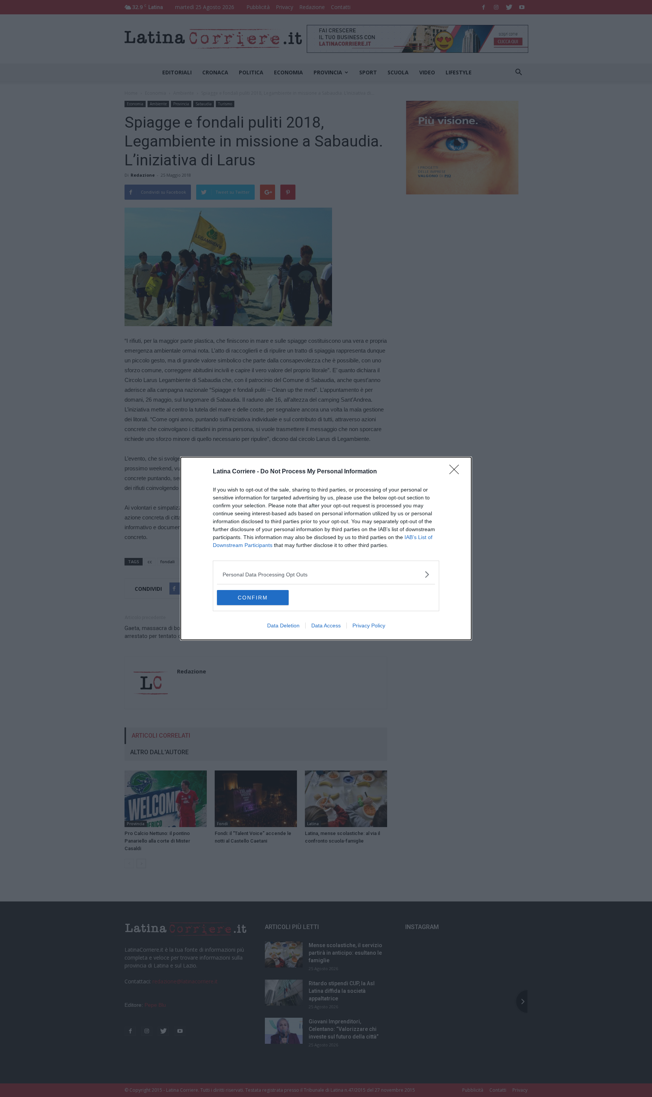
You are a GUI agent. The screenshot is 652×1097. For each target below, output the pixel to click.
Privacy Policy (368, 625)
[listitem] (326, 574)
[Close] (456, 472)
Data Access (326, 625)
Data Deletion (283, 625)
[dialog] (326, 548)
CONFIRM (253, 598)
